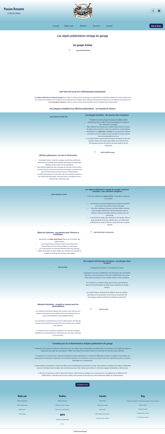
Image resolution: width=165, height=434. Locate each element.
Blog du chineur (156, 26)
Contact (109, 26)
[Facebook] (153, 11)
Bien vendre (103, 409)
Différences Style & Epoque (62, 405)
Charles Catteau (143, 405)
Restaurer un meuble (102, 405)
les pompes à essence (58, 102)
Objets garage (22, 414)
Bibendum (102, 131)
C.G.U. (62, 424)
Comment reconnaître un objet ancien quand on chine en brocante (142, 401)
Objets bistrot (22, 409)
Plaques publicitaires (22, 401)
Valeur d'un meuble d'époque (62, 409)
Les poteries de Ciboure (143, 417)
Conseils (102, 395)
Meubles (62, 395)
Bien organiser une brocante (103, 414)
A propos (56, 26)
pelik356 (89, 431)
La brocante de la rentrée (143, 413)
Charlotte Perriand (142, 409)
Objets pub (22, 395)
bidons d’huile (108, 196)
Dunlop (109, 131)
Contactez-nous (82, 385)
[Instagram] (159, 11)
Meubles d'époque (62, 401)
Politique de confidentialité (62, 419)
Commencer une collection (102, 418)
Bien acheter (103, 401)
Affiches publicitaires (22, 405)
